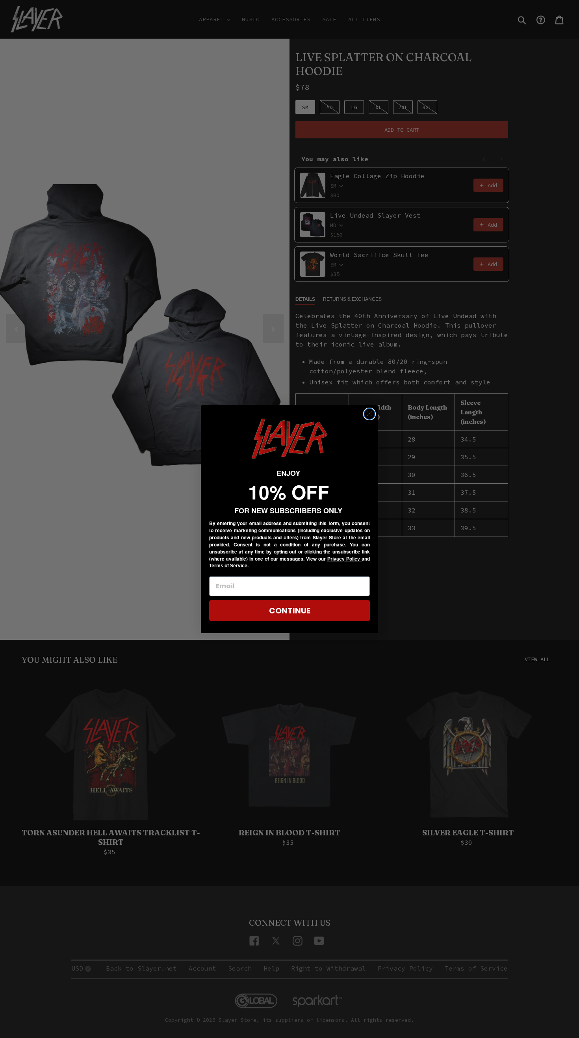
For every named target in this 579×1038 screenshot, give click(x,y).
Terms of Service (228, 565)
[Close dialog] (369, 413)
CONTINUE (289, 610)
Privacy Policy (344, 559)
